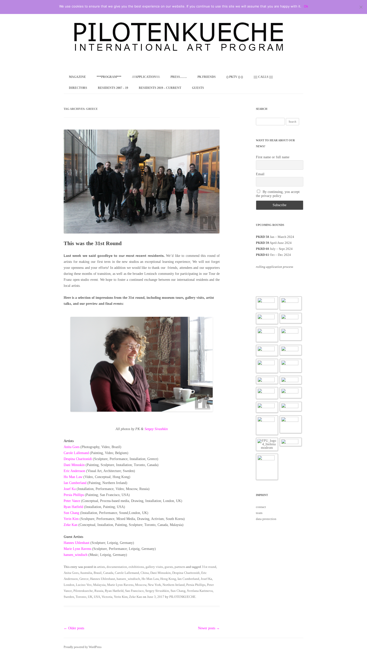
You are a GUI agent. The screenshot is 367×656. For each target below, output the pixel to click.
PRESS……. (179, 77)
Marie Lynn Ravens (77, 549)
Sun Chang (71, 513)
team (259, 513)
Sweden (69, 597)
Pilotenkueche (83, 591)
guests (169, 567)
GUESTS (198, 88)
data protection (266, 519)
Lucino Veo (84, 585)
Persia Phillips (195, 585)
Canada (108, 573)
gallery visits (154, 567)
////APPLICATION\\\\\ (146, 77)
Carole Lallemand (76, 453)
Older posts (74, 628)
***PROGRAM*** (109, 77)
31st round (209, 567)
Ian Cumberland (75, 483)
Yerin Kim (71, 519)
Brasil (98, 573)
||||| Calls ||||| (263, 77)
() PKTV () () (234, 77)
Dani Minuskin (74, 465)
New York (154, 585)
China (145, 573)
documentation (117, 567)
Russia (98, 591)
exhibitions (136, 567)
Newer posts (209, 628)
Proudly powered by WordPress (83, 647)
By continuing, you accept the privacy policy (278, 194)
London (69, 585)
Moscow (140, 585)
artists (101, 567)
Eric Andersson (74, 471)
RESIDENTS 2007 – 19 (113, 88)
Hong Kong (168, 579)
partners (180, 567)
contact (261, 507)
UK (90, 597)
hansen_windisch (75, 555)
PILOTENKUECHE (182, 597)
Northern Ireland (174, 585)
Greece (84, 579)
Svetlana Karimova (200, 591)
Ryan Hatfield (73, 507)
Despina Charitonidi (78, 459)
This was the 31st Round (93, 243)
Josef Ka (70, 489)
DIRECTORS (78, 88)
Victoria (107, 597)
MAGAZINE (77, 77)
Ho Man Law (73, 477)
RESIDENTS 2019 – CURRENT (160, 88)
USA (97, 597)
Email (260, 174)
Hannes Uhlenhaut (76, 543)
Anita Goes (71, 447)
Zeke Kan (70, 525)
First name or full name (272, 157)
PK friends (206, 77)
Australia (86, 573)
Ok (306, 6)
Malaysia (99, 585)
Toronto (81, 597)
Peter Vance (72, 501)
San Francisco (134, 591)
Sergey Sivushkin (156, 429)
